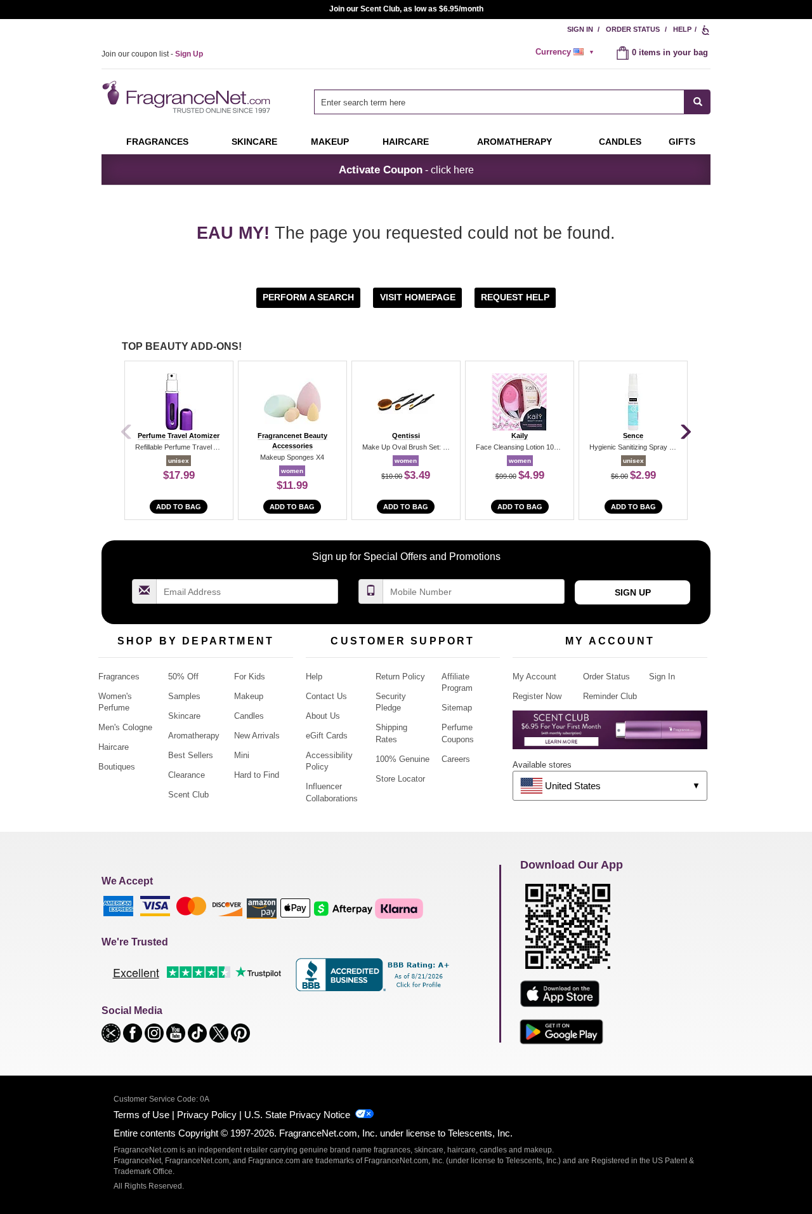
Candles (249, 716)
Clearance (186, 775)
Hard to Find (256, 775)
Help (682, 29)
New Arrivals (257, 735)
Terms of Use (141, 1114)
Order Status (633, 29)
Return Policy (400, 676)
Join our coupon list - (152, 54)
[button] (309, 296)
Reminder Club (610, 696)
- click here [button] (406, 169)
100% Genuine (402, 759)
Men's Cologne (125, 727)
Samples (184, 696)
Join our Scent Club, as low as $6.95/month (406, 8)
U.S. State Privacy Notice (297, 1114)
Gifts (682, 142)
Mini (241, 755)
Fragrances (157, 142)
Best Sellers (190, 755)
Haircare (406, 142)
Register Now (537, 696)
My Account (534, 676)
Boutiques (116, 766)
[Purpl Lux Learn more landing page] (610, 734)
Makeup (330, 142)
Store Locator (400, 779)
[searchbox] (499, 102)
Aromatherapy (193, 735)
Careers (456, 759)
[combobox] (512, 102)
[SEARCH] (697, 102)
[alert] (566, 52)
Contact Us (326, 696)
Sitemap (457, 707)
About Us (323, 716)
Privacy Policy (207, 1114)
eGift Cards (327, 735)
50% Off (183, 676)
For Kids (249, 676)
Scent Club (188, 794)
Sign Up (633, 592)
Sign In (580, 29)
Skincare (254, 142)
